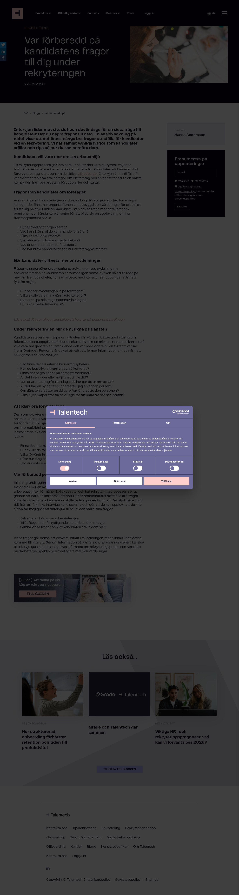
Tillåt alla (166, 481)
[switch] (101, 468)
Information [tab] (119, 422)
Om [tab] (168, 422)
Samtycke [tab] (70, 422)
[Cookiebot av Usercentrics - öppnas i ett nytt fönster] (175, 412)
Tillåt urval (120, 481)
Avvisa (73, 481)
